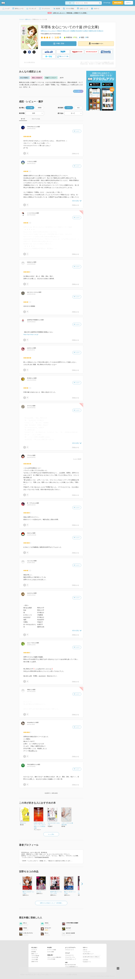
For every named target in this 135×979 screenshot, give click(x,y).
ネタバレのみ (36, 119)
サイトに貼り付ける (29, 62)
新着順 (39, 107)
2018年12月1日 (31, 595)
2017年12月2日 (31, 691)
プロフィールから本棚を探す (54, 957)
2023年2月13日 (31, 294)
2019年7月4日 (31, 562)
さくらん (38, 891)
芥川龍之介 (99, 31)
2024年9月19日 (31, 264)
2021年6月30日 (31, 407)
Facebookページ (87, 961)
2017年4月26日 (31, 766)
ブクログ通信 (34, 959)
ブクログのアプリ (69, 955)
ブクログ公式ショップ (70, 959)
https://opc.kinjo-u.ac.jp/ (30, 334)
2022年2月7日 (31, 350)
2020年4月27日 (31, 505)
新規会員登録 (117, 2)
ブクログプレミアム (70, 957)
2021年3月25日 (31, 457)
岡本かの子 (66, 31)
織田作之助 (92, 31)
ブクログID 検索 (51, 959)
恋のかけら (23, 823)
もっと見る (77, 91)
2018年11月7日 (31, 644)
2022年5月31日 (31, 321)
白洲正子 (86, 31)
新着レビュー (34, 953)
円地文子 (59, 31)
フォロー (77, 131)
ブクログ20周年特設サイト (71, 966)
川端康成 (73, 31)
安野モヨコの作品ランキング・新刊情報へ (51, 903)
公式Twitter (85, 959)
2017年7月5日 (31, 724)
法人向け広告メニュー (88, 953)
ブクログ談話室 (35, 955)
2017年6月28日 (31, 215)
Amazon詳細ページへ (97, 43)
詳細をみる (75, 153)
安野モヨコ (44, 31)
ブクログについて (69, 949)
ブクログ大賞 (34, 957)
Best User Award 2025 (70, 964)
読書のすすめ (34, 961)
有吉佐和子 (79, 31)
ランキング (34, 949)
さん (31, 126)
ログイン (128, 2)
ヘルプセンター (86, 951)
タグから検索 (50, 951)
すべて (23, 119)
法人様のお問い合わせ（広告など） (91, 956)
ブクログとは (106, 2)
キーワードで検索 (51, 949)
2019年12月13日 (31, 535)
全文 (78, 107)
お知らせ (85, 949)
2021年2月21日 (31, 163)
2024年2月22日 (31, 128)
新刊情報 (33, 951)
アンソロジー (52, 31)
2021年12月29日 (31, 380)
